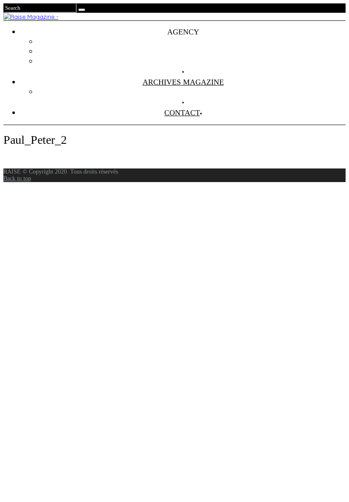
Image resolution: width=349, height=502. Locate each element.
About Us (191, 61)
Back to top (17, 178)
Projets (191, 41)
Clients (192, 51)
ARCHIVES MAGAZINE (183, 82)
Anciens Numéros (191, 92)
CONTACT (182, 112)
